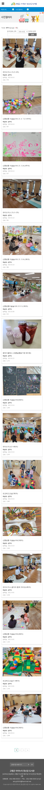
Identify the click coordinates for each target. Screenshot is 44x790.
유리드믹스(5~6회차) (10, 447)
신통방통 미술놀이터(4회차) (13, 634)
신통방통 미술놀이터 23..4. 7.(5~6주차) (17, 119)
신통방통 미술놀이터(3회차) (13, 728)
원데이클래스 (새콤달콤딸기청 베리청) (17, 353)
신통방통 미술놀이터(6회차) (13, 400)
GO (32, 764)
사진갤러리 (19, 9)
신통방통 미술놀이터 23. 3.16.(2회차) (16, 259)
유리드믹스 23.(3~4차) (11, 72)
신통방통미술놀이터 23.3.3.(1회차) (15, 306)
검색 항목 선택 (11, 31)
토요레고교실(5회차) (10, 493)
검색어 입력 (32, 31)
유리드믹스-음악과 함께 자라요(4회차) (17, 587)
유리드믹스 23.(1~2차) (11, 212)
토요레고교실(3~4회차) (11, 681)
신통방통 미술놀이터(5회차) (13, 540)
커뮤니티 (4, 9)
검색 (32, 35)
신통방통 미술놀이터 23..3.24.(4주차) (16, 166)
